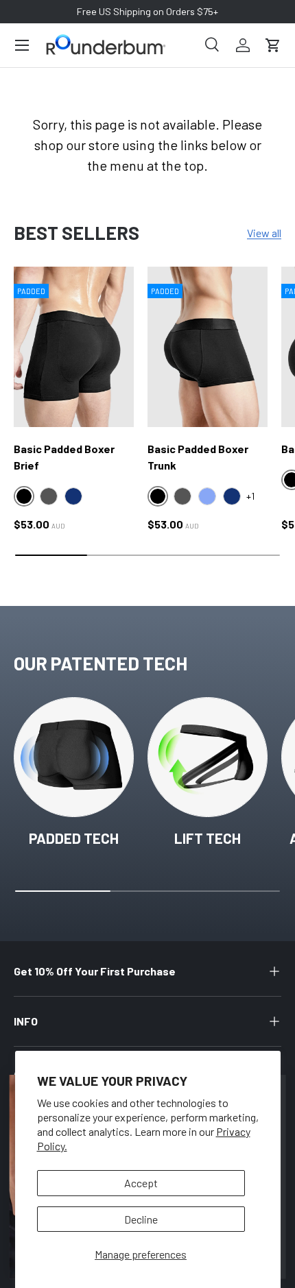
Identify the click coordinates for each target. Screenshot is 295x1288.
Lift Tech (207, 838)
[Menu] (22, 45)
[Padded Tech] (73, 757)
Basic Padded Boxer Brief (64, 457)
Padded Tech (74, 838)
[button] (273, 45)
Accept (141, 1182)
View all (264, 232)
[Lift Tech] (207, 757)
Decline (141, 1219)
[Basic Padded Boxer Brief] (74, 346)
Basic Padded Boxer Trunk (198, 457)
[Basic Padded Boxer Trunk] (208, 346)
